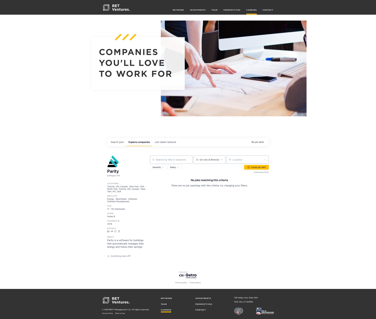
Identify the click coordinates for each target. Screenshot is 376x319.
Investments (198, 10)
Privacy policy (181, 282)
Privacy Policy (107, 313)
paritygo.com (113, 175)
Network (178, 10)
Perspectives (232, 10)
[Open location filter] (265, 159)
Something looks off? (121, 256)
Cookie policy (195, 282)
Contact (268, 10)
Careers (251, 10)
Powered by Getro (261, 172)
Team (215, 10)
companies (139, 142)
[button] (158, 167)
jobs (117, 142)
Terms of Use (120, 313)
